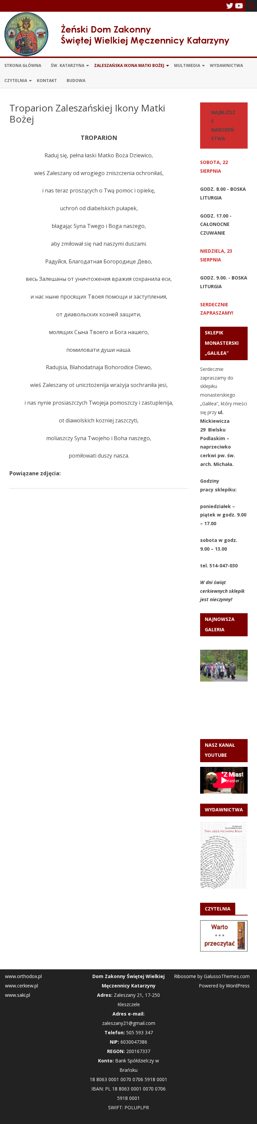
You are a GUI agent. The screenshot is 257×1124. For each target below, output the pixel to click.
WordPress (237, 985)
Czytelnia (15, 80)
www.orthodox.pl (23, 976)
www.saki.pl (17, 995)
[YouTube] (239, 5)
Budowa (76, 80)
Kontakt (47, 80)
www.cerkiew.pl (21, 985)
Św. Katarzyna (67, 65)
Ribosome (185, 976)
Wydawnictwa (226, 65)
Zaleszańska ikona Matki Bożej (129, 65)
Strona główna (22, 65)
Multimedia (187, 65)
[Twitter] (229, 5)
